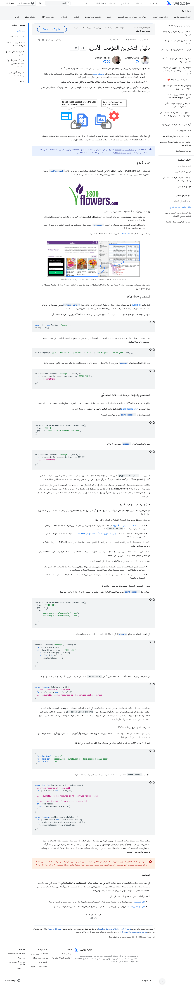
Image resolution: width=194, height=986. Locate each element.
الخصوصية (145, 980)
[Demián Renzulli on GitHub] (104, 62)
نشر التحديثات (139, 902)
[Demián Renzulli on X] (108, 62)
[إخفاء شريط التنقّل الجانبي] (162, 981)
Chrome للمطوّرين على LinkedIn (16, 963)
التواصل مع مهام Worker (122, 153)
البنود (153, 980)
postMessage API (129, 409)
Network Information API (46, 865)
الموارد (155, 3)
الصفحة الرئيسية (144, 40)
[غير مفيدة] (39, 40)
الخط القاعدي (125, 3)
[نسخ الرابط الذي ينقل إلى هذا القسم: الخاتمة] (139, 874)
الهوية (109, 17)
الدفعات (76, 17)
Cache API (125, 233)
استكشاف (139, 3)
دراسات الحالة (43, 962)
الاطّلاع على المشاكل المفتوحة (62, 958)
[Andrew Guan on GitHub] (137, 62)
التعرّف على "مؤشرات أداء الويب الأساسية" (132, 17)
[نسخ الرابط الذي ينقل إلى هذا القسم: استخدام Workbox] (124, 296)
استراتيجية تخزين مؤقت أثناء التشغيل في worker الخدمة (95, 533)
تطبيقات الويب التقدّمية (93, 17)
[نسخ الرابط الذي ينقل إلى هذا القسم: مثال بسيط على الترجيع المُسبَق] (117, 504)
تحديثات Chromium (40, 958)
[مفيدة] (43, 40)
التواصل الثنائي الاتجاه (136, 906)
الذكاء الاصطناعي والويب (182, 17)
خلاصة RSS (21, 968)
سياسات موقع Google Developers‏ (134, 932)
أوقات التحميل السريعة (160, 17)
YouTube (21, 958)
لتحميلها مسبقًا (98, 74)
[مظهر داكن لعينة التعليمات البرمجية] (150, 322)
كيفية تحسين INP (48, 17)
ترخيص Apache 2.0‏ (55, 929)
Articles (186, 11)
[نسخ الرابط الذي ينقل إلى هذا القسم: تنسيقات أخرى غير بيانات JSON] (115, 727)
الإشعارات (64, 17)
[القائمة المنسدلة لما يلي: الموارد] (149, 3)
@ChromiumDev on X (16, 953)
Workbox (136, 305)
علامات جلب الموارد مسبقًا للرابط (125, 525)
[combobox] (58, 3)
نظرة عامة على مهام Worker (124, 149)
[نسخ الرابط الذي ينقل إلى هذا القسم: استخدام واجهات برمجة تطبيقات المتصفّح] (98, 395)
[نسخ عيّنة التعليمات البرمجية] (153, 322)
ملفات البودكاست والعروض (39, 966)
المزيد (86, 3)
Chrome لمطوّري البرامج (39, 953)
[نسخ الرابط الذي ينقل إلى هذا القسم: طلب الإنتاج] (134, 162)
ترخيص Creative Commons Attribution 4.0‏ (114, 929)
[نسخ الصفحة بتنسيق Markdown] (76, 48)
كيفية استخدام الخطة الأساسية (105, 3)
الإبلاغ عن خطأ (67, 953)
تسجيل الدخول (8, 3)
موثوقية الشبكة (30, 17)
